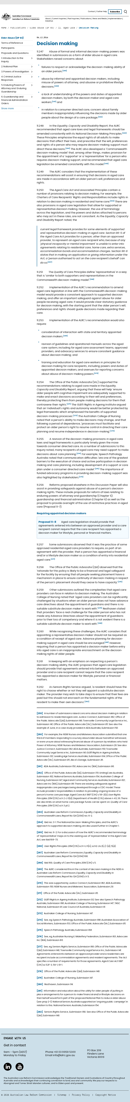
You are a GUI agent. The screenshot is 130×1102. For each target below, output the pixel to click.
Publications (86, 18)
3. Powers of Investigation (15, 72)
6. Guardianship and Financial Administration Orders (14, 100)
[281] (107, 642)
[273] (112, 431)
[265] (106, 163)
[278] (120, 582)
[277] (53, 559)
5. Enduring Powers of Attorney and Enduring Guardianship (13, 88)
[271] (69, 404)
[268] (92, 279)
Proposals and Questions (15, 53)
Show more (7, 108)
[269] (65, 336)
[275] (97, 469)
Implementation (115, 18)
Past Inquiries (73, 18)
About (47, 18)
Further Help (102, 11)
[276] (81, 477)
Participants (7, 48)
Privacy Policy (81, 1094)
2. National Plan (9, 67)
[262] (100, 117)
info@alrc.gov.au (64, 1055)
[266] (112, 201)
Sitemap (61, 1094)
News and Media (100, 18)
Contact (91, 11)
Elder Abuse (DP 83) (12, 38)
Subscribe (115, 12)
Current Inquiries (59, 18)
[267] (50, 262)
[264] (67, 148)
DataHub (49, 21)
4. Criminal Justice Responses (11, 78)
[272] (75, 415)
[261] (54, 101)
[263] (124, 133)
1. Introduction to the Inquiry (12, 60)
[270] (96, 373)
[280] (100, 623)
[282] (87, 701)
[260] (56, 86)
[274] (79, 453)
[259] (64, 71)
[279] (100, 608)
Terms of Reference (12, 43)
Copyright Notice (105, 1094)
